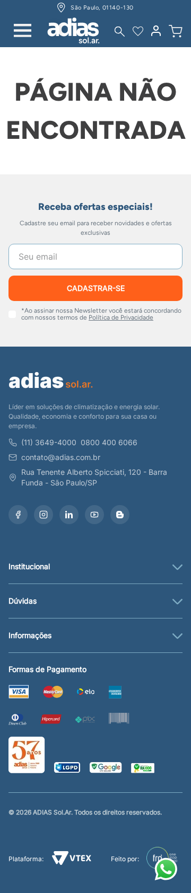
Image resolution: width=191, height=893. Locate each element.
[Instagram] (43, 514)
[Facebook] (18, 514)
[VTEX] (71, 859)
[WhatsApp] (168, 870)
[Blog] (120, 514)
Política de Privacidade (121, 317)
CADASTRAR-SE (96, 288)
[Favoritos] (138, 31)
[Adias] (51, 390)
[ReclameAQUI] (142, 769)
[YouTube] (94, 514)
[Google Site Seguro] (106, 768)
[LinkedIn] (69, 514)
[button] (120, 31)
